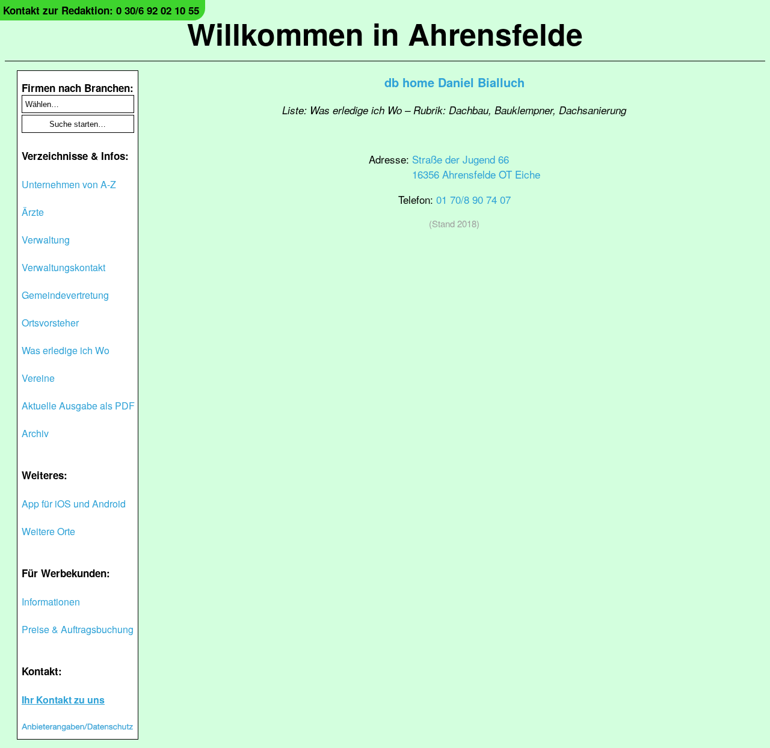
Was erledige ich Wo (65, 350)
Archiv (35, 433)
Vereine (38, 378)
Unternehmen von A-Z (69, 184)
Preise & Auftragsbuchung (78, 629)
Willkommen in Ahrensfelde (385, 33)
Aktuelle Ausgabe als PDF (78, 405)
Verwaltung (46, 240)
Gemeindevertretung (65, 295)
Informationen (51, 602)
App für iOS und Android (74, 503)
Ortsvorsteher (50, 323)
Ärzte (33, 212)
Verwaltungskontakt (63, 267)
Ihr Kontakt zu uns (63, 700)
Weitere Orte (48, 531)
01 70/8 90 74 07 (473, 199)
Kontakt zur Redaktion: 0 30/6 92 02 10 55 (101, 10)
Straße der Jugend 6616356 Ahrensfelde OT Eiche (476, 167)
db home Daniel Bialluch (454, 82)
